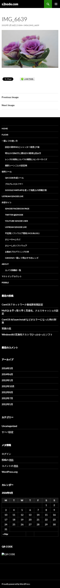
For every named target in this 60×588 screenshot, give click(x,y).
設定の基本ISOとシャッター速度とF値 (22, 147)
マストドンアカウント (12, 276)
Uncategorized (9, 426)
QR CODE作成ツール (14, 177)
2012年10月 (8, 386)
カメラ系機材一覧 (13, 270)
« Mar (5, 534)
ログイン (6, 453)
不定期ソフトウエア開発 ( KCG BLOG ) (22, 233)
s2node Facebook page (17, 208)
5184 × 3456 (22, 25)
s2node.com (10, 4)
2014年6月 (7, 374)
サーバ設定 (7, 432)
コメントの (10, 465)
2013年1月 (7, 380)
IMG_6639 (34, 25)
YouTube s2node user (16, 221)
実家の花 (6, 328)
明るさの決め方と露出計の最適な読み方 (23, 153)
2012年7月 (7, 398)
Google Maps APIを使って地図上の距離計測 (25, 190)
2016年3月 (7, 368)
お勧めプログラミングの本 (17, 251)
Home (5, 128)
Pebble (5, 282)
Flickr (5, 134)
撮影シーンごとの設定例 (16, 165)
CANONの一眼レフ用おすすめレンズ (21, 258)
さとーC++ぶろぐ (13, 239)
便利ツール (7, 171)
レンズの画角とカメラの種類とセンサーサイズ (26, 159)
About (5, 264)
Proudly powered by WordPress (16, 584)
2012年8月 (7, 392)
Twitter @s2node (14, 214)
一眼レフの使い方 (10, 141)
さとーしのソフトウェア (16, 245)
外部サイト (7, 202)
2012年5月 (7, 404)
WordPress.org (10, 471)
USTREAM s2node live (16, 227)
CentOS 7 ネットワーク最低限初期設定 (22, 304)
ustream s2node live (12, 196)
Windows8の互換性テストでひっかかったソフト (27, 334)
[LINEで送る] (27, 78)
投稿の (7, 459)
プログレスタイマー (14, 184)
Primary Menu (56, 4)
